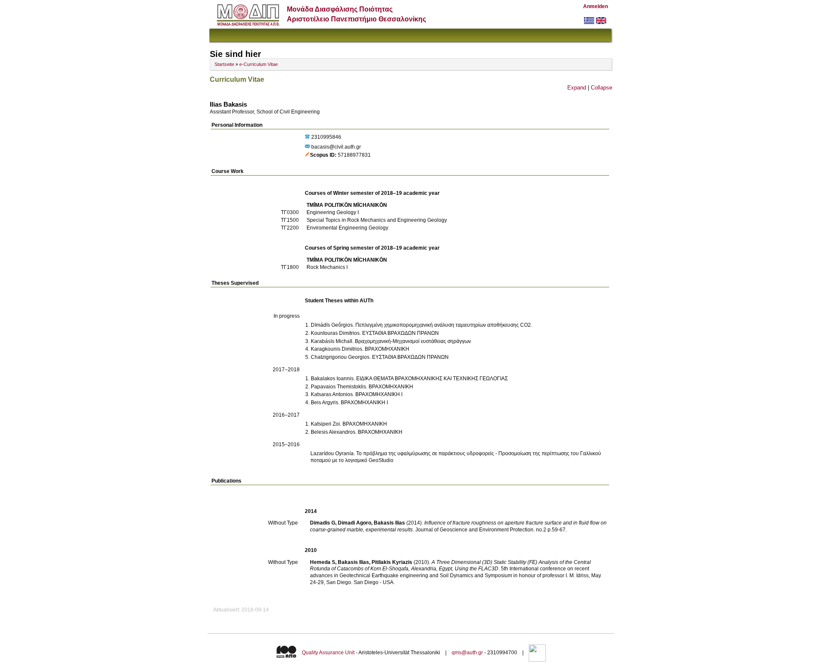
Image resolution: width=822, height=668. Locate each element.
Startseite (224, 64)
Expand (576, 87)
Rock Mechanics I (327, 267)
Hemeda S (322, 562)
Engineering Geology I (333, 212)
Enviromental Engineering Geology (347, 228)
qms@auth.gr (467, 653)
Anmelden (595, 6)
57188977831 (354, 155)
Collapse (601, 87)
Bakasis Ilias (389, 523)
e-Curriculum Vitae (258, 64)
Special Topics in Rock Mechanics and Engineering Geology (377, 220)
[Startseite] (248, 24)
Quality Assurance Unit (328, 653)
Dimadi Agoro (354, 523)
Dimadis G (322, 523)
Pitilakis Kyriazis (392, 562)
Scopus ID (322, 155)
